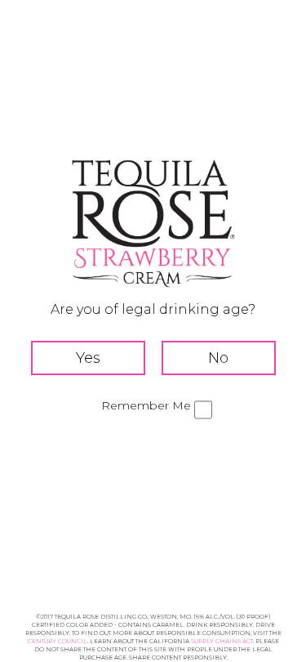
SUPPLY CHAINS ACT (222, 641)
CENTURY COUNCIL (57, 641)
